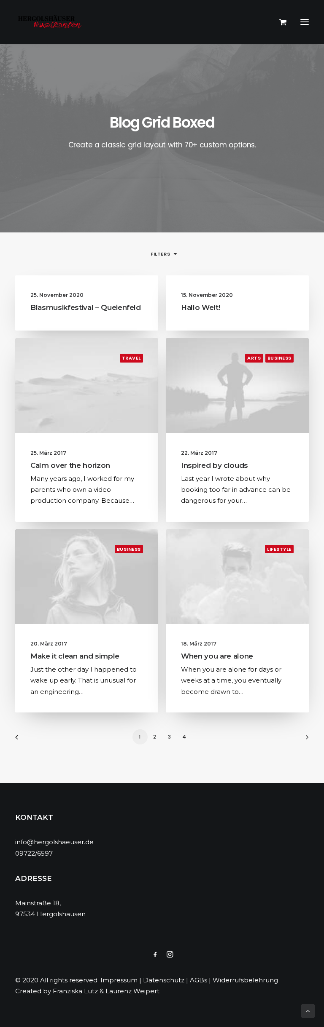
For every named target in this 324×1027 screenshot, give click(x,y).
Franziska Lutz (75, 991)
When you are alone (217, 656)
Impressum (119, 980)
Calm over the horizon (70, 465)
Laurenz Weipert (132, 991)
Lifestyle (279, 549)
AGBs (198, 980)
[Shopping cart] (279, 22)
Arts (254, 358)
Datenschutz (163, 980)
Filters (160, 254)
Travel (131, 358)
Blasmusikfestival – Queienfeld (85, 307)
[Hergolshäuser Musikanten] (51, 21)
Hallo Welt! (200, 307)
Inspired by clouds (214, 465)
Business (279, 358)
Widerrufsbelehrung (245, 980)
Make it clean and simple (74, 656)
